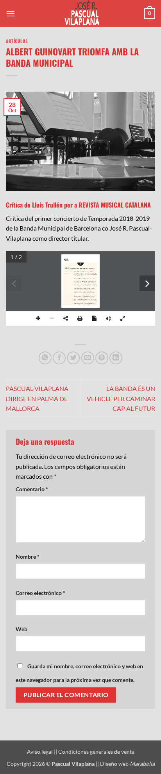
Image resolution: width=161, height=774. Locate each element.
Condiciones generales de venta (96, 751)
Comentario (32, 489)
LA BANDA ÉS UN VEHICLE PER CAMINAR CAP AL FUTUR (121, 398)
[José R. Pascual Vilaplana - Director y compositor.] (80, 13)
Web (21, 629)
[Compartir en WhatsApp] (45, 357)
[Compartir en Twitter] (73, 357)
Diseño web (127, 763)
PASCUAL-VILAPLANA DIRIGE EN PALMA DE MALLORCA (37, 398)
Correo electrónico (40, 592)
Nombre (27, 556)
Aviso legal (40, 751)
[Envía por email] (87, 357)
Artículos (17, 41)
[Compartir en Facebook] (59, 357)
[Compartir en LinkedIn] (115, 357)
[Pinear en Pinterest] (101, 357)
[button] (10, 13)
